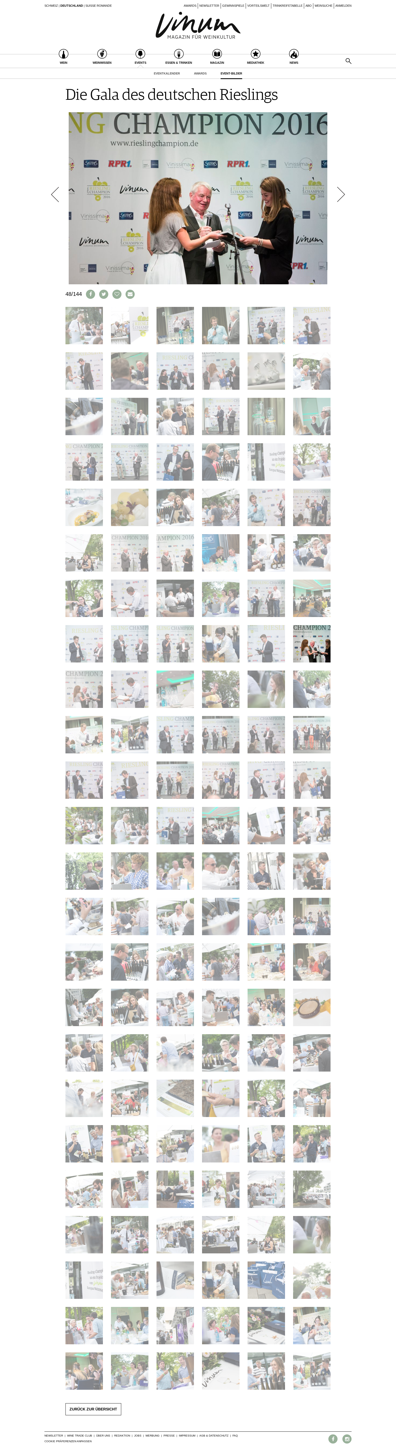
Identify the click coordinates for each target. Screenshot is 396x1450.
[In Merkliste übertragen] (116, 294)
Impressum (187, 1435)
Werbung (152, 1435)
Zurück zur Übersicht (93, 1409)
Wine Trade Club (79, 1435)
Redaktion (122, 1435)
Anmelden (343, 5)
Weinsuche (323, 5)
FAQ (235, 1435)
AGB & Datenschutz (213, 1435)
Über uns (103, 1435)
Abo (308, 5)
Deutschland (71, 5)
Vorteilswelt (258, 5)
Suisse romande (98, 5)
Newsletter (209, 5)
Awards (190, 5)
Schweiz (51, 5)
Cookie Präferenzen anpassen (68, 1441)
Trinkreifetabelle (288, 5)
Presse (169, 1435)
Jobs (137, 1435)
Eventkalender (167, 73)
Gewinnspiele (233, 5)
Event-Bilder (231, 73)
